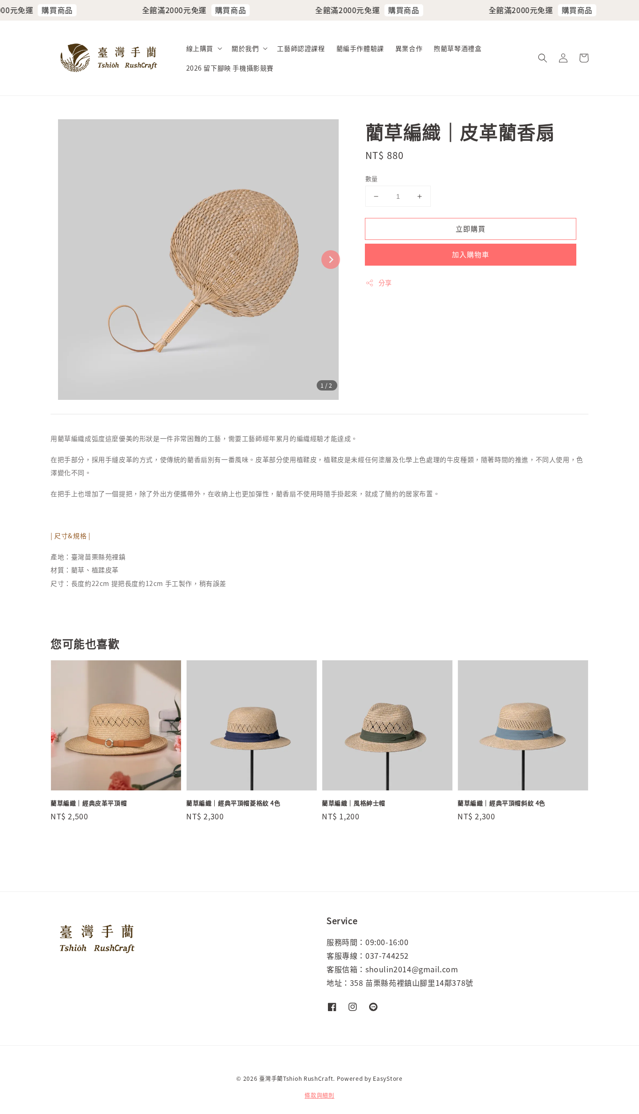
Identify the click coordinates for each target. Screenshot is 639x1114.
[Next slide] (330, 259)
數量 (371, 178)
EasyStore (387, 1078)
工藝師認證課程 (301, 48)
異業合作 (408, 48)
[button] (542, 58)
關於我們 (245, 48)
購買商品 (45, 9)
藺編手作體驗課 (360, 48)
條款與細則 (319, 1095)
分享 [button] (385, 282)
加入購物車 (470, 254)
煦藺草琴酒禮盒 (457, 48)
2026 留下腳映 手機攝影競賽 (230, 67)
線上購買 (199, 48)
